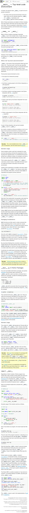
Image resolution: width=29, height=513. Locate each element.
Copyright (11, 497)
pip (14, 225)
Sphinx (23, 511)
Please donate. (24, 507)
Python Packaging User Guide (14, 261)
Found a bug (24, 510)
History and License (15, 504)
